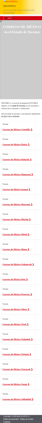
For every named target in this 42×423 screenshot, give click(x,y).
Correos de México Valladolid (17, 399)
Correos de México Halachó (17, 159)
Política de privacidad (11, 419)
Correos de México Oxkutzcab (18, 264)
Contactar (6, 422)
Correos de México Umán (15, 384)
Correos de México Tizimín (16, 354)
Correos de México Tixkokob (17, 339)
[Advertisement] (21, 58)
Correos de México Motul (16, 234)
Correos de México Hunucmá (17, 174)
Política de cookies (26, 419)
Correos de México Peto (15, 279)
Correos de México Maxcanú (17, 204)
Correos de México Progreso (17, 294)
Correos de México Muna (15, 249)
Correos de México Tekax (15, 309)
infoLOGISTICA (9, 6)
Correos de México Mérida (16, 219)
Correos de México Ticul (15, 324)
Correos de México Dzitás (16, 144)
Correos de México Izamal (16, 189)
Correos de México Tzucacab (17, 369)
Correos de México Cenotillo (17, 129)
